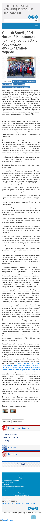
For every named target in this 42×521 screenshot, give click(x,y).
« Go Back (6, 421)
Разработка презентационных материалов (13, 491)
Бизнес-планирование (8, 482)
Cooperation (25, 87)
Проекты (21, 493)
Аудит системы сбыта (8, 489)
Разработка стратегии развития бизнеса (13, 486)
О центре (21, 476)
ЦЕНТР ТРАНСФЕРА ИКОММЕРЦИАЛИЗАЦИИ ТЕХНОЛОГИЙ (18, 9)
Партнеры (12, 447)
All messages (17, 421)
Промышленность (10, 434)
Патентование (5, 484)
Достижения (8, 84)
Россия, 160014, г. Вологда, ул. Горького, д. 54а (18, 503)
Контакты (12, 454)
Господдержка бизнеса (18, 428)
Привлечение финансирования (10, 480)
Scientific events (20, 84)
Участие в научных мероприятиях (25, 81)
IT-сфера (6, 440)
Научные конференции (11, 87)
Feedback (21, 464)
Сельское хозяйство (10, 437)
